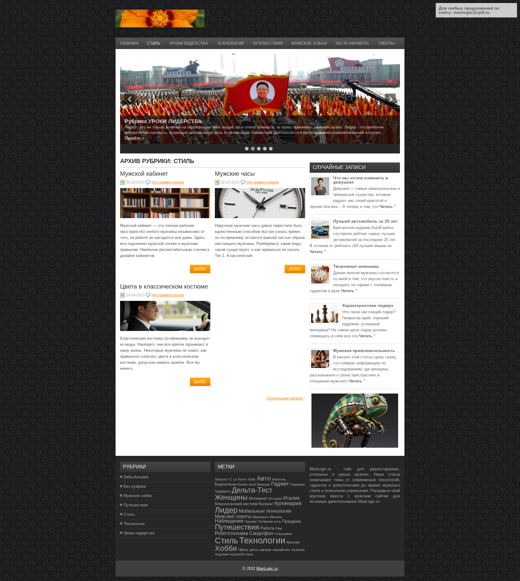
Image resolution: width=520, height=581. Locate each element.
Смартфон (261, 533)
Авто (264, 478)
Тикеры (386, 43)
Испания (275, 498)
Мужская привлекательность (364, 350)
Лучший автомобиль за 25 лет (365, 221)
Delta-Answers (352, 43)
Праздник (291, 521)
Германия (297, 484)
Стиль (153, 43)
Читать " (387, 206)
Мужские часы (235, 173)
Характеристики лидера (367, 305)
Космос (266, 503)
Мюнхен (276, 517)
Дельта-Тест (252, 490)
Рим (279, 528)
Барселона (226, 484)
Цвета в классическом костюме (164, 286)
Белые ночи (247, 484)
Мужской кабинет (144, 173)
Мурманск (260, 517)
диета (253, 550)
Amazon (221, 479)
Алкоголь (279, 479)
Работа (267, 528)
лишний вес (281, 550)
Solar (251, 479)
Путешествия (268, 43)
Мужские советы (233, 516)
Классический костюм (236, 503)
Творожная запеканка (356, 266)
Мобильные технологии (265, 511)
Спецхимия (283, 534)
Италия (291, 498)
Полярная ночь (269, 521)
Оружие (251, 521)
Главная (129, 43)
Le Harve (240, 479)
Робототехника (231, 533)
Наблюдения (229, 521)
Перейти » (134, 138)
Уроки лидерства (188, 43)
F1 (230, 479)
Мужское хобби (309, 43)
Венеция (263, 484)
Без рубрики (135, 486)
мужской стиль (241, 554)
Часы (243, 549)
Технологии (230, 43)
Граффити (223, 491)
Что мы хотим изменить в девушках (360, 179)
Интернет (258, 498)
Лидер (226, 510)
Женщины (231, 497)
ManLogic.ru (267, 568)
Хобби (226, 548)
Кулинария (288, 503)
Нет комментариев (168, 182)
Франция (293, 542)
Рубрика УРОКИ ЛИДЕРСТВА (163, 121)
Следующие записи (286, 398)
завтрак (265, 550)
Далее (200, 269)
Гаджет (280, 484)
